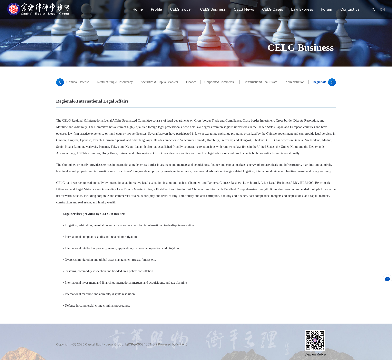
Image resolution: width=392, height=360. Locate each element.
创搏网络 (181, 344)
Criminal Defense (77, 82)
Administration (294, 82)
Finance (191, 82)
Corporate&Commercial (219, 82)
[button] (60, 82)
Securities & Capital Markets (159, 82)
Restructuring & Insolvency (115, 82)
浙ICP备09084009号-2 (141, 344)
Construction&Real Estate (260, 82)
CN (382, 9)
